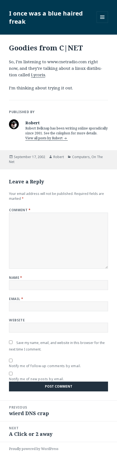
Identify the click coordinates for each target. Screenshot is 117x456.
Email (16, 299)
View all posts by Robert (44, 138)
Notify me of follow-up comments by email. (45, 366)
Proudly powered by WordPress (34, 448)
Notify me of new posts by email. (36, 379)
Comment (19, 210)
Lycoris (38, 74)
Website (17, 320)
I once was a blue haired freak (46, 17)
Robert (58, 157)
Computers (81, 157)
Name (15, 277)
